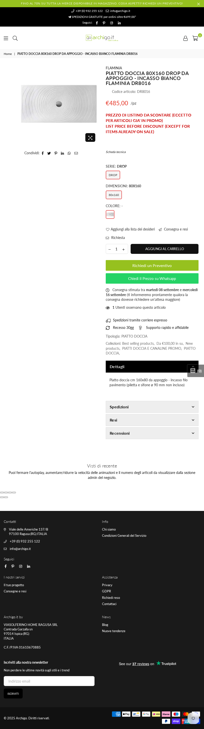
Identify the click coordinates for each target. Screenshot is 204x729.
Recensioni (120, 433)
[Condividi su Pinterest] (55, 153)
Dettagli (117, 366)
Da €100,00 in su (169, 343)
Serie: (116, 166)
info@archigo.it (119, 11)
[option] (58, 105)
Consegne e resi (15, 591)
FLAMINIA (114, 68)
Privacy (107, 585)
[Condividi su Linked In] (62, 153)
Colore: (114, 206)
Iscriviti (13, 693)
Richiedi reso (111, 598)
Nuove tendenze (113, 631)
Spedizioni (119, 406)
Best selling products (138, 343)
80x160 (114, 195)
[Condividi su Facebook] (43, 153)
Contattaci (109, 604)
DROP (113, 175)
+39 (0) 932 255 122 (89, 11)
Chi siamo (109, 529)
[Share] (6, 492)
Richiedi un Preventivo (152, 265)
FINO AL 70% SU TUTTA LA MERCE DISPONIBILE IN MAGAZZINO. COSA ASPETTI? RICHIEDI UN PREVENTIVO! (102, 3)
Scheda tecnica (116, 152)
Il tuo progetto (14, 585)
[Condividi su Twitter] (49, 153)
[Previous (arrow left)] (2, 497)
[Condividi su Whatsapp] (69, 153)
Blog (105, 625)
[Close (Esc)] (2, 492)
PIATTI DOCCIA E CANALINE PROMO (151, 348)
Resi (113, 420)
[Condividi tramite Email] (76, 153)
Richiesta (117, 237)
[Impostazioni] (185, 37)
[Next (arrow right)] (6, 497)
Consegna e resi (175, 229)
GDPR (106, 591)
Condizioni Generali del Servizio (124, 535)
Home (8, 54)
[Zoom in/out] (14, 492)
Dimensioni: (123, 186)
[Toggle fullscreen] (10, 492)
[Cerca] (15, 37)
